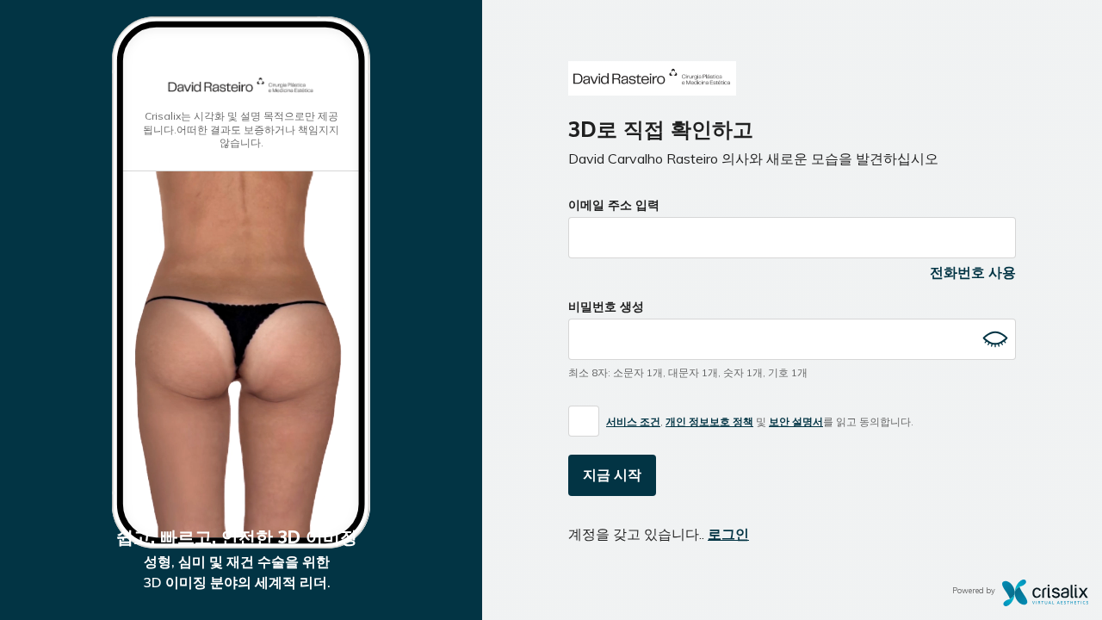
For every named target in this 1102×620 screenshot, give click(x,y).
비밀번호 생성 (606, 306)
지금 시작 (612, 474)
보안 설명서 (796, 421)
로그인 (728, 533)
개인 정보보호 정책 (709, 421)
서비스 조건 (633, 421)
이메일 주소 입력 (613, 205)
